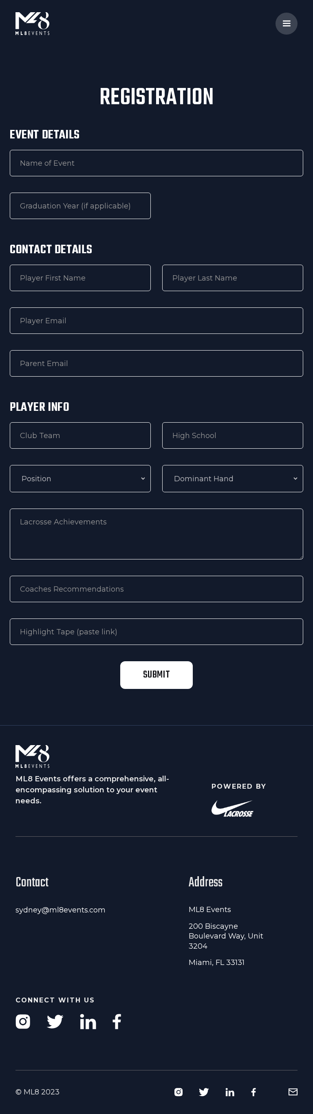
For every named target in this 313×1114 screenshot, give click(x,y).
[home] (48, 23)
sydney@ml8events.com (60, 910)
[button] (287, 24)
